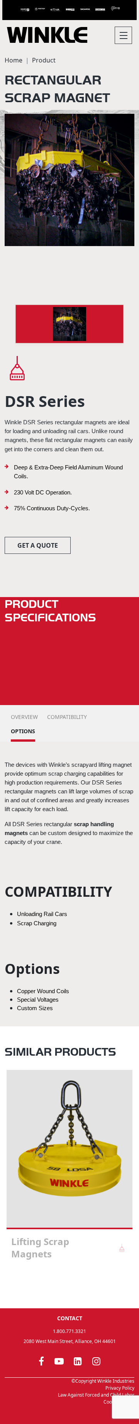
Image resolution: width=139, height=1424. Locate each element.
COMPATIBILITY (67, 716)
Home (13, 60)
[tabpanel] (69, 1168)
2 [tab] (69, 1287)
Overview (24, 716)
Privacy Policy (119, 1388)
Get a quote (37, 545)
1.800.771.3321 (69, 1331)
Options (23, 731)
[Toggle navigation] (123, 35)
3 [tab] (77, 1287)
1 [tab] (61, 1287)
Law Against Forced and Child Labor (96, 1395)
